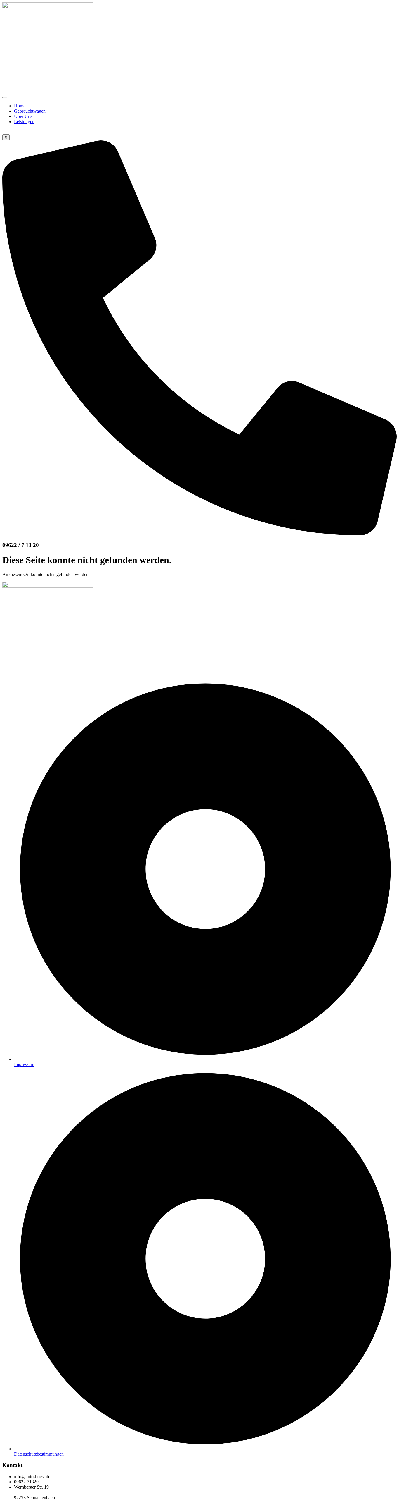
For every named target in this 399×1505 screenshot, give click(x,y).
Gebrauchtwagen (30, 111)
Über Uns (23, 116)
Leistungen (24, 121)
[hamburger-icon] (4, 97)
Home (19, 105)
